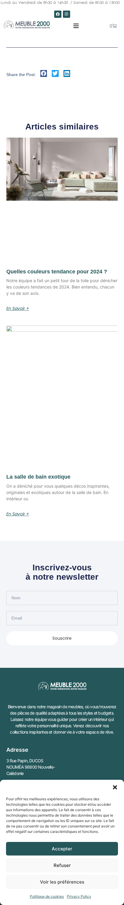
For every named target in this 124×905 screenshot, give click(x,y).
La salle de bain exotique (38, 477)
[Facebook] (57, 14)
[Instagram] (66, 14)
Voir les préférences (62, 882)
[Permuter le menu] (76, 26)
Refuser (62, 865)
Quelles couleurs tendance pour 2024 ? (56, 272)
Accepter (62, 849)
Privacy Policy (79, 896)
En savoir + (17, 308)
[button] (115, 787)
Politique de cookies (47, 896)
